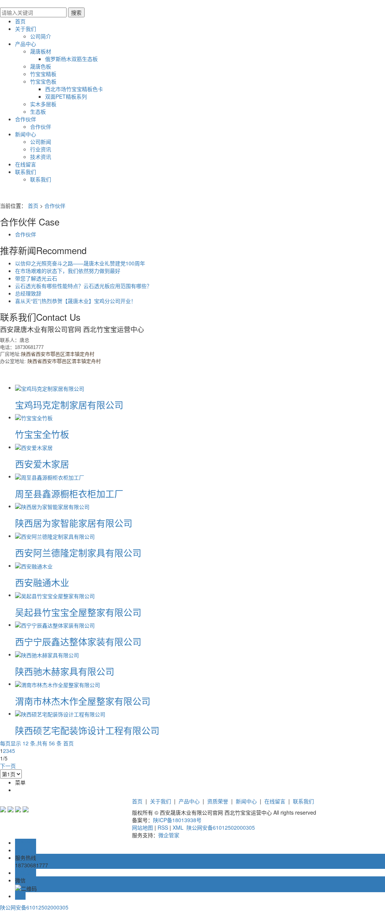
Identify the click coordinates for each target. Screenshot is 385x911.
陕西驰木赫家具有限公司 (64, 671)
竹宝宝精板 (43, 74)
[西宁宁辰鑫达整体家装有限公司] (55, 624)
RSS (163, 827)
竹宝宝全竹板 (42, 433)
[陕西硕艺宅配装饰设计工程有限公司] (60, 713)
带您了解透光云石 (36, 278)
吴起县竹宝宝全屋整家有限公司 (78, 612)
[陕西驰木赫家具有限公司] (47, 654)
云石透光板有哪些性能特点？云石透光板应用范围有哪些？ (83, 285)
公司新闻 (40, 141)
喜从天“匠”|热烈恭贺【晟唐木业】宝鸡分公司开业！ (75, 301)
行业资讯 (40, 149)
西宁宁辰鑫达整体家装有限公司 (78, 641)
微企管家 (168, 835)
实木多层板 (43, 104)
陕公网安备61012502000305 (220, 827)
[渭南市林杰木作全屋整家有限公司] (57, 683)
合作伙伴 (25, 119)
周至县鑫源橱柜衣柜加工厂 (69, 493)
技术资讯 (40, 156)
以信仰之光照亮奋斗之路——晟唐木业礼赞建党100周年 (80, 263)
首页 (20, 21)
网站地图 (142, 827)
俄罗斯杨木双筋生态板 (71, 58)
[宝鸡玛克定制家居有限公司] (49, 387)
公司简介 (40, 36)
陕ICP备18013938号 (177, 820)
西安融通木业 (42, 582)
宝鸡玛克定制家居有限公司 (69, 404)
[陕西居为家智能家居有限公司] (52, 506)
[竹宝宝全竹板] (34, 417)
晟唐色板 (40, 66)
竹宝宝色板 (43, 81)
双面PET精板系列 (66, 96)
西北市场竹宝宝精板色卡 (74, 89)
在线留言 (25, 164)
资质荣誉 (217, 801)
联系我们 (25, 171)
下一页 (8, 765)
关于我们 (25, 28)
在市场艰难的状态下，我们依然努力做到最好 (67, 270)
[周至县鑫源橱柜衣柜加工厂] (49, 476)
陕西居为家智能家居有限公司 (73, 522)
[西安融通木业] (34, 565)
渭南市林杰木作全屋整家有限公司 (82, 700)
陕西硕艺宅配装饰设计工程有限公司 (87, 730)
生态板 (38, 111)
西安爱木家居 (42, 463)
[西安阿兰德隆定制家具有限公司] (55, 535)
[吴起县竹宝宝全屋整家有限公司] (55, 595)
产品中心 (25, 43)
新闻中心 (25, 134)
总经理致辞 (28, 293)
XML (178, 827)
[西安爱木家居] (34, 447)
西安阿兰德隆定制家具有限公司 (78, 552)
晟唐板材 (40, 51)
